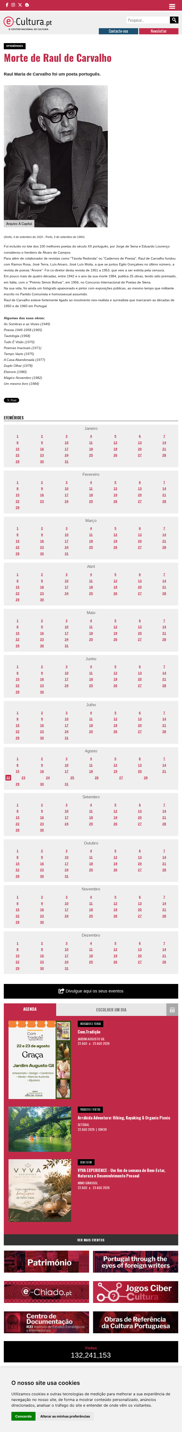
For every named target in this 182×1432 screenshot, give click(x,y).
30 (42, 461)
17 (66, 449)
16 (42, 449)
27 (140, 455)
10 (66, 442)
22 (17, 455)
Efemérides (14, 46)
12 (115, 442)
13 (140, 442)
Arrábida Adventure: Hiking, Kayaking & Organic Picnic (124, 1118)
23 (42, 455)
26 (115, 455)
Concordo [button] (23, 1416)
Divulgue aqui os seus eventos (93, 991)
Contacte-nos (118, 31)
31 (66, 461)
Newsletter (159, 31)
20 (140, 449)
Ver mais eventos (91, 1239)
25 (91, 455)
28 (164, 455)
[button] (103, 89)
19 (115, 449)
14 (164, 442)
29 (17, 461)
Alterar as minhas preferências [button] (65, 1416)
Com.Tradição (89, 1032)
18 (91, 449)
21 (164, 449)
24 (66, 455)
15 (17, 449)
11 (91, 442)
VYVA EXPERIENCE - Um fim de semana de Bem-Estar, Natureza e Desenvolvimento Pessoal (121, 1173)
